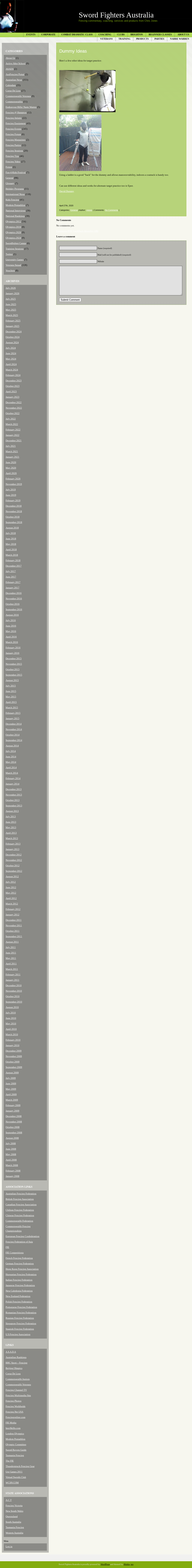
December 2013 (14, 789)
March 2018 (12, 555)
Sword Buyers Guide (16, 1449)
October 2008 (13, 1127)
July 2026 (11, 288)
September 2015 (14, 674)
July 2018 (11, 533)
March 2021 (12, 451)
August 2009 (12, 1072)
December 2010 (14, 985)
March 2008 (12, 1165)
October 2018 (13, 516)
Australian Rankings (16, 1357)
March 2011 (12, 969)
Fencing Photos (13, 1400)
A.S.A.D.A (11, 1351)
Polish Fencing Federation (19, 1301)
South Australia (13, 1521)
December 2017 (14, 565)
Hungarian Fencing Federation (21, 1274)
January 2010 (12, 1045)
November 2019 (14, 484)
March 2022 (12, 424)
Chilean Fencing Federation (20, 1210)
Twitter (9, 254)
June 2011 (11, 952)
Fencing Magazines (16, 139)
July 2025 (11, 298)
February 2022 (13, 429)
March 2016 (12, 642)
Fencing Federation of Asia (19, 1241)
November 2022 (14, 407)
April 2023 (11, 391)
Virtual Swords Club (16, 1477)
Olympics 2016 (13, 226)
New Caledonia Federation (19, 1290)
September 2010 (14, 1001)
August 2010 (12, 1007)
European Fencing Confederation (22, 1236)
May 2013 (11, 827)
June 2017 (11, 576)
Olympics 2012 (13, 221)
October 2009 (13, 1061)
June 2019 (11, 495)
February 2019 (13, 500)
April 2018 (11, 549)
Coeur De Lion (13, 90)
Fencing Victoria (14, 1505)
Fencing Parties (13, 145)
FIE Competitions (15, 1252)
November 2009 (14, 1056)
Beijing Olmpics (14, 1368)
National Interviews (16, 210)
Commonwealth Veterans (18, 96)
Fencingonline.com (15, 1417)
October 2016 (13, 604)
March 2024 (12, 369)
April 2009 (11, 1094)
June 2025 (11, 304)
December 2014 (14, 723)
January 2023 (12, 397)
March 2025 (12, 315)
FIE (7, 1247)
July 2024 (11, 347)
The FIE (10, 1460)
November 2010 (14, 990)
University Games (15, 259)
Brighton (136, 34)
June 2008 (11, 1148)
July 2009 (11, 1078)
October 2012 (13, 865)
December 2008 (14, 1116)
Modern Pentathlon (15, 205)
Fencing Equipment (16, 123)
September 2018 (14, 522)
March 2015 (12, 707)
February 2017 (13, 582)
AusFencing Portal (15, 74)
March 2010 (12, 1034)
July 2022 (11, 418)
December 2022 (14, 402)
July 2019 (11, 489)
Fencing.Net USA (14, 1411)
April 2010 (11, 1029)
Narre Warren (179, 39)
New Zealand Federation (18, 1296)
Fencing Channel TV (16, 1390)
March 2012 (12, 903)
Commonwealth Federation (19, 1220)
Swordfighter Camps (16, 243)
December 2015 (14, 658)
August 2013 (12, 811)
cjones (89, 210)
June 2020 (11, 462)
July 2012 (11, 881)
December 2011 (14, 920)
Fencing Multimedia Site (18, 1395)
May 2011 (11, 958)
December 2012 (14, 854)
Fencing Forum (13, 134)
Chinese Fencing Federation (20, 1215)
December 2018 (14, 506)
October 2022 (13, 413)
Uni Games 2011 (14, 1471)
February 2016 (13, 647)
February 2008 (13, 1170)
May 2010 (11, 1023)
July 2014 (11, 751)
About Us (183, 34)
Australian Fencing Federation (21, 1193)
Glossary (10, 183)
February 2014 (13, 778)
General (10, 177)
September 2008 (14, 1132)
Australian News (14, 79)
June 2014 (11, 756)
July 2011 (11, 947)
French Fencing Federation (19, 1258)
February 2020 (13, 478)
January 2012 (12, 914)
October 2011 (13, 931)
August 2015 (12, 680)
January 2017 (12, 587)
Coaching (104, 34)
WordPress (105, 1564)
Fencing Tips (12, 156)
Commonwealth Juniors (18, 1379)
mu (132, 1564)
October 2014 (13, 734)
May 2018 (11, 544)
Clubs (121, 34)
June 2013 (11, 822)
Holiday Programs (15, 188)
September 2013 (14, 805)
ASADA (10, 68)
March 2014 (12, 773)
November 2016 (14, 598)
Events (30, 34)
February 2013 (13, 843)
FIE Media (11, 1422)
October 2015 (13, 669)
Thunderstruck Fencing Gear (20, 1466)
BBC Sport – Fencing (16, 1362)
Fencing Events (13, 128)
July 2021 (11, 446)
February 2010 (13, 1040)
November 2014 (14, 729)
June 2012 (11, 887)
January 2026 (12, 293)
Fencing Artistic (14, 117)
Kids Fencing (12, 199)
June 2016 (11, 625)
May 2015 (11, 696)
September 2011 (14, 936)
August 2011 (12, 941)
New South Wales (14, 1511)
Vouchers (10, 270)
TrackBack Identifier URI (85, 231)
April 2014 (11, 767)
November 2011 (14, 925)
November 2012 (14, 860)
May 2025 (11, 309)
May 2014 (11, 762)
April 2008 (11, 1159)
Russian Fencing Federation (20, 1318)
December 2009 (14, 1050)
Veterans (106, 39)
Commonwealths (14, 101)
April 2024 (11, 364)
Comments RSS (64, 231)
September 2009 (14, 1067)
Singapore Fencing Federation (21, 1323)
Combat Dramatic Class (77, 34)
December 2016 (14, 593)
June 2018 (11, 538)
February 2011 (13, 974)
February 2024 (13, 375)
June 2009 (11, 1083)
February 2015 (13, 713)
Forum (9, 167)
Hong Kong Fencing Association (22, 1269)
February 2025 (13, 320)
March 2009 (12, 1099)
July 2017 (11, 571)
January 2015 (12, 718)
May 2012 (11, 892)
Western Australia (14, 1532)
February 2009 (13, 1105)
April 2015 (11, 702)
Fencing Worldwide (16, 1406)
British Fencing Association (20, 1199)
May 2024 (11, 358)
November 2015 (14, 664)
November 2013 (14, 794)
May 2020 (11, 467)
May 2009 (11, 1089)
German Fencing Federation (20, 1263)
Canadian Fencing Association (21, 1204)
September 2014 (14, 740)
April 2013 (11, 832)
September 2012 (14, 871)
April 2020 (11, 473)
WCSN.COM (12, 1482)
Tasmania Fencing (15, 1455)
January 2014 (12, 783)
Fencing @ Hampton (16, 112)
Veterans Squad (13, 265)
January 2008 (12, 1176)
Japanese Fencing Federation (20, 1285)
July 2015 (11, 685)
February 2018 (13, 560)
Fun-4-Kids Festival (16, 172)
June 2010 (11, 1018)
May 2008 (11, 1154)
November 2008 (14, 1121)
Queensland (12, 1516)
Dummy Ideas (73, 51)
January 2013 (12, 849)
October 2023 (13, 386)
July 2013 (11, 816)
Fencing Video (13, 161)
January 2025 (12, 326)
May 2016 (11, 631)
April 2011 (11, 963)
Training (124, 39)
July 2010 (11, 1012)
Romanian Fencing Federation (21, 1312)
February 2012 (13, 909)
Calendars (11, 85)
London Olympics (15, 1433)
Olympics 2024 (13, 237)
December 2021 (14, 440)
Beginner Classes (160, 34)
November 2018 (14, 511)
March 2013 (12, 838)
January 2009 (12, 1110)
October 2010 (13, 996)
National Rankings (15, 216)
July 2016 (11, 620)
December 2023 (14, 380)
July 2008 (11, 1143)
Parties (159, 39)
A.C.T (9, 1500)
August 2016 (12, 614)
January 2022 (12, 435)
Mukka (127, 1564)
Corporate (48, 34)
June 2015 (11, 691)
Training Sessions (15, 248)
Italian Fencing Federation (19, 1279)
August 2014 (12, 745)
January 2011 (12, 980)
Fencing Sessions (14, 150)
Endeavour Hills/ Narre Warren (21, 107)
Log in (9, 1546)
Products (142, 39)
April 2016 (11, 636)
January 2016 (12, 653)
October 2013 (13, 800)
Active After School (16, 63)
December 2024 (14, 331)
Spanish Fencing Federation (20, 1328)
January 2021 (12, 456)
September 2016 (14, 609)
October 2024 (13, 337)
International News (15, 194)
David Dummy (66, 191)
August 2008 (12, 1138)
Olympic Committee (16, 1444)
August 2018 (12, 527)
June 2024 (11, 353)
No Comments (111, 210)
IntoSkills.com (13, 1428)
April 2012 (11, 898)
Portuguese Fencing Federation (21, 1307)
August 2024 (12, 342)
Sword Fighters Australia (116, 15)
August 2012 (12, 876)
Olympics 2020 (13, 232)
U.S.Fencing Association (18, 1334)
